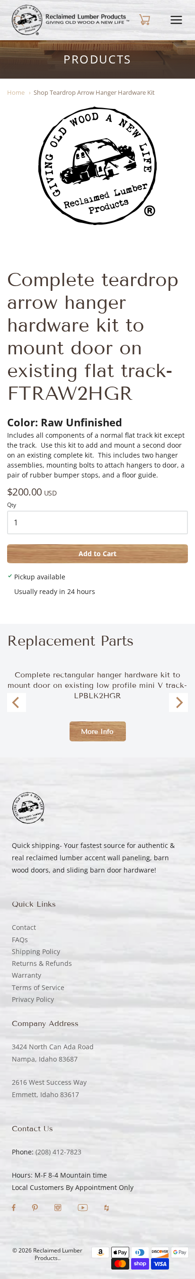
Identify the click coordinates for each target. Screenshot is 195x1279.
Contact (24, 927)
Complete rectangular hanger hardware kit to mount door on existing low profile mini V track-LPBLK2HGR (97, 685)
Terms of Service (38, 987)
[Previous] (16, 702)
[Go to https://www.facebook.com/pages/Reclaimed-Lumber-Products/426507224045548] (15, 1208)
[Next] (178, 702)
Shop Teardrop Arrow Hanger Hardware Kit (94, 92)
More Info (97, 732)
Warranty (26, 975)
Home (16, 92)
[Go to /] (70, 20)
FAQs (20, 939)
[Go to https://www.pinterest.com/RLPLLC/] (36, 1208)
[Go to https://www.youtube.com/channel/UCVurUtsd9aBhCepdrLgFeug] (84, 1208)
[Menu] (176, 20)
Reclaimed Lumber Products (57, 1254)
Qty (11, 505)
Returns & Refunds (42, 963)
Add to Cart (97, 553)
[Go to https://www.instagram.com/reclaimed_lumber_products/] (58, 1208)
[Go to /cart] (144, 20)
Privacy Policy (33, 999)
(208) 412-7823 (58, 1151)
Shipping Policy (36, 951)
